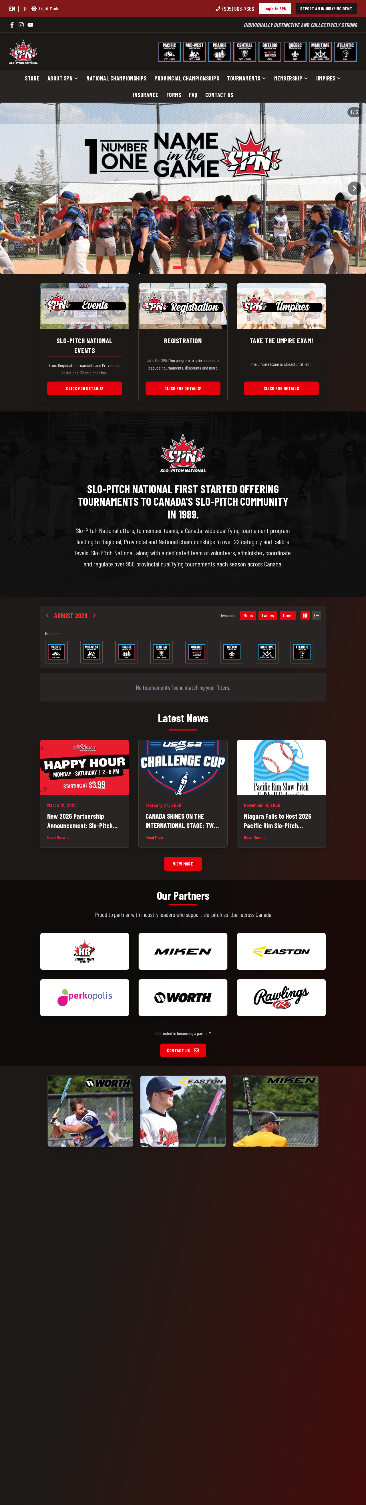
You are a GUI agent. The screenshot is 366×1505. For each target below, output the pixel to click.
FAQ (193, 94)
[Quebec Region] (295, 51)
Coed (288, 615)
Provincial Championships (186, 78)
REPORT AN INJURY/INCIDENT (326, 8)
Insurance (145, 94)
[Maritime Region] (320, 51)
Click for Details (281, 388)
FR (24, 8)
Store (32, 78)
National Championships (116, 78)
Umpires (326, 78)
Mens (248, 615)
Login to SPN (275, 8)
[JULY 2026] (47, 615)
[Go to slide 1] (177, 267)
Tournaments (243, 78)
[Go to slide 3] (191, 267)
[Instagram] (21, 25)
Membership (288, 78)
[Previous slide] (11, 188)
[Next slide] (354, 188)
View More (183, 863)
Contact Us (219, 94)
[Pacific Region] (169, 51)
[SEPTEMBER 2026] (94, 615)
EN (12, 8)
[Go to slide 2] (186, 267)
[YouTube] (30, 25)
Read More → (58, 837)
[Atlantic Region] (345, 51)
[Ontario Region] (269, 51)
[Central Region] (244, 51)
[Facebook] (12, 25)
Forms (173, 94)
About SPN (60, 78)
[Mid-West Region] (194, 51)
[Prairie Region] (219, 51)
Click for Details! (84, 388)
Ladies (268, 615)
